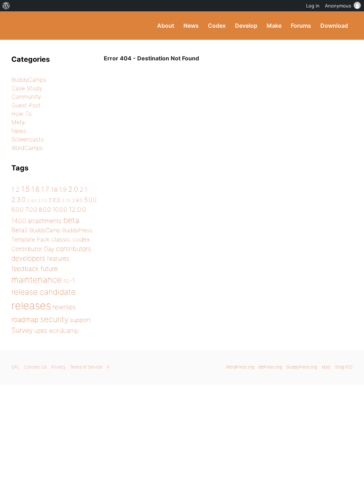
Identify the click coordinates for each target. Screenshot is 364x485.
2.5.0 (42, 200)
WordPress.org (240, 367)
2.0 (73, 189)
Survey (22, 330)
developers (28, 258)
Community (26, 96)
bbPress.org (270, 367)
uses (40, 330)
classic (61, 239)
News (191, 25)
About (165, 25)
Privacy (58, 367)
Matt (326, 367)
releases (31, 305)
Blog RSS (344, 367)
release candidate (43, 291)
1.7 (45, 189)
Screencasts (27, 139)
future (49, 268)
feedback (25, 268)
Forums (301, 25)
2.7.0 (66, 200)
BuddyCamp (45, 230)
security (54, 319)
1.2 (15, 189)
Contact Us (35, 367)
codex (81, 239)
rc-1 (69, 280)
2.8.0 (77, 200)
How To (21, 113)
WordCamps (27, 147)
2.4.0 (31, 200)
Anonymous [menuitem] (338, 6)
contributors (73, 248)
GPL (15, 367)
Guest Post (26, 105)
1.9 (62, 189)
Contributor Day (32, 248)
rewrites (64, 307)
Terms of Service (86, 367)
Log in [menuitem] (313, 6)
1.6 (35, 189)
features (58, 258)
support (80, 319)
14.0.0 (18, 220)
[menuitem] (6, 5)
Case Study (26, 88)
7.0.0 (31, 209)
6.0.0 (17, 209)
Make (274, 25)
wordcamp (64, 330)
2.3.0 (18, 199)
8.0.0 (45, 209)
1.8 (54, 189)
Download (334, 25)
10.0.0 (60, 209)
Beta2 (19, 230)
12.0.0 (77, 209)
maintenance (36, 279)
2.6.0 (54, 200)
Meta (18, 122)
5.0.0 (90, 199)
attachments (44, 220)
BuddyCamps (28, 79)
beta (71, 220)
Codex (217, 25)
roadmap (24, 319)
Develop (246, 25)
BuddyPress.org (59, 25)
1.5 (25, 189)
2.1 (83, 189)
